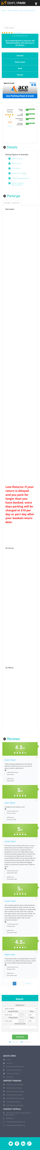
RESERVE (20, 1037)
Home (9, 1060)
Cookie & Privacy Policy (13, 1070)
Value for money (21, 110)
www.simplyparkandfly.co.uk (15, 1125)
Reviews (20, 75)
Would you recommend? (20, 124)
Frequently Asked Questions (15, 1066)
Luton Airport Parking (13, 1102)
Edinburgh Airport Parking (15, 1105)
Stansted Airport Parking (14, 1095)
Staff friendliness (20, 114)
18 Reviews (9, 126)
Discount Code (20, 1024)
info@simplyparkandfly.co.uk (16, 1122)
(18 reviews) (18, 33)
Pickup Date (13, 1018)
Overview (20, 56)
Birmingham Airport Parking (15, 1098)
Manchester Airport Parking (15, 1091)
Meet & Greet (9, 28)
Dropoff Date (13, 1011)
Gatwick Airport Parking (14, 1088)
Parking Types (20, 62)
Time (31, 1011)
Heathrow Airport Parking (15, 1084)
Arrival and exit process (19, 119)
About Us (9, 1063)
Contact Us (10, 1077)
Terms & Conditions (13, 1073)
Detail (20, 68)
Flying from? (20, 1005)
